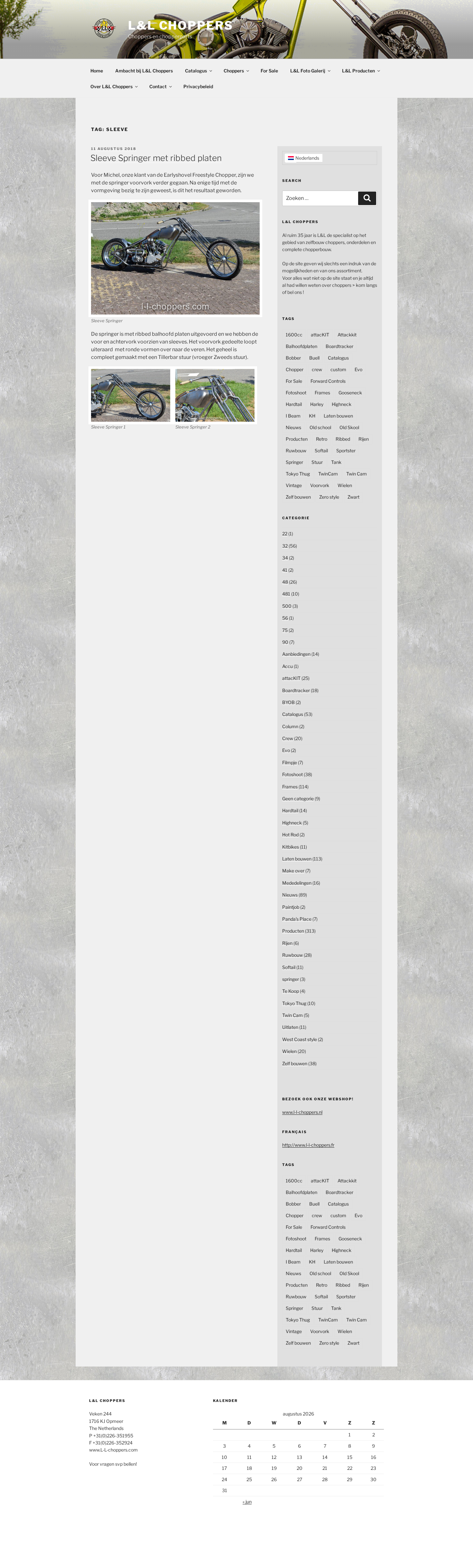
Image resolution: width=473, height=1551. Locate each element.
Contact (158, 86)
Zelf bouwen (298, 497)
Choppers (234, 70)
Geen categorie (298, 798)
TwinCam (328, 473)
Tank (336, 462)
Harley (316, 404)
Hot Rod (290, 834)
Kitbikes (290, 847)
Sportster (346, 450)
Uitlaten (290, 1027)
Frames (322, 392)
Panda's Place (296, 919)
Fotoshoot (296, 392)
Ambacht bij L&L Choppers (144, 70)
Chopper (294, 369)
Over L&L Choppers (111, 86)
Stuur (317, 462)
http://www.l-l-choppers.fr (308, 1145)
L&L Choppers (180, 25)
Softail (321, 450)
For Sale (269, 70)
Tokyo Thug (298, 473)
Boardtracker (339, 346)
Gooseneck (350, 392)
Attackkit (347, 334)
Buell (314, 358)
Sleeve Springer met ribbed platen (156, 158)
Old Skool (349, 427)
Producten (297, 439)
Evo (358, 369)
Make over (293, 870)
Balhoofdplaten (301, 346)
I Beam (293, 415)
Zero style (329, 497)
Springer (294, 462)
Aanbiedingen (296, 654)
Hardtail (294, 404)
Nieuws (293, 427)
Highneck (341, 404)
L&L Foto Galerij (307, 70)
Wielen (345, 485)
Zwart (353, 497)
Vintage (294, 485)
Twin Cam (356, 473)
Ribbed (343, 439)
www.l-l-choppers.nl (302, 1112)
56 (285, 618)
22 (284, 533)
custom (338, 369)
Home (96, 70)
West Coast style (299, 1039)
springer (290, 979)
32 (285, 546)
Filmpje (289, 762)
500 (287, 606)
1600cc (294, 334)
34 (285, 557)
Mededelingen (296, 883)
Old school (320, 427)
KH (312, 415)
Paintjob (290, 907)
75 (285, 630)
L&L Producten (358, 70)
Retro (321, 439)
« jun (247, 1501)
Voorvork (319, 485)
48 (285, 582)
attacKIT (320, 334)
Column (290, 726)
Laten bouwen (338, 415)
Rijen (363, 439)
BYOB (288, 702)
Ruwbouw (296, 450)
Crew (287, 738)
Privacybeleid (198, 86)
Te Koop (290, 991)
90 (285, 642)
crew (317, 369)
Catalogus (196, 70)
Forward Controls (328, 381)
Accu (287, 666)
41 (284, 570)
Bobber (293, 358)
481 (286, 594)
